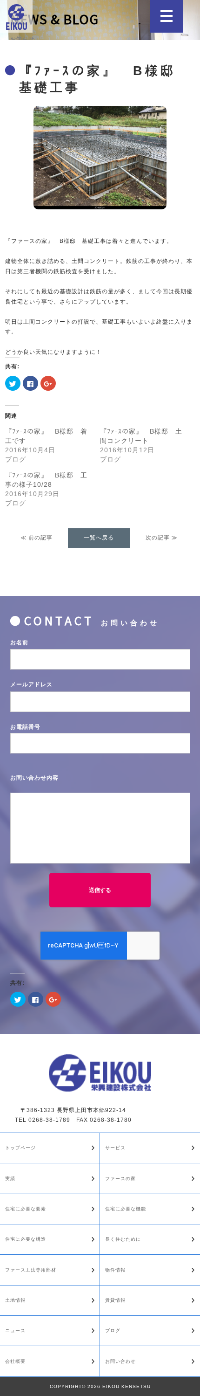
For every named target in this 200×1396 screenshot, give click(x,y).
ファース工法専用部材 (30, 1269)
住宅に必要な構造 (25, 1239)
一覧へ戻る (99, 537)
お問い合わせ (120, 1361)
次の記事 (158, 537)
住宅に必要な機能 (125, 1208)
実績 (10, 1178)
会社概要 (15, 1361)
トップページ (20, 1147)
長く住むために (123, 1239)
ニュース (15, 1330)
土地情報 (15, 1300)
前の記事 (40, 537)
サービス (115, 1147)
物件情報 (115, 1269)
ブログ (112, 1330)
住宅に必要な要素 (25, 1208)
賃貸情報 (115, 1300)
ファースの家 (120, 1178)
